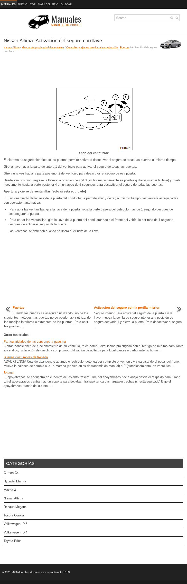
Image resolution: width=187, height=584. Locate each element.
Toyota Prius (12, 541)
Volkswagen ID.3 (15, 524)
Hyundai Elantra (15, 481)
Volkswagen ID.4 (15, 532)
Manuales (8, 4)
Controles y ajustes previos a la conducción (92, 47)
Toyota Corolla (14, 515)
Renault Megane (15, 507)
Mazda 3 (10, 490)
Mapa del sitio (48, 4)
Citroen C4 (11, 473)
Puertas (124, 47)
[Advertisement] (86, 70)
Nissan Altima (11, 47)
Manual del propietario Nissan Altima (43, 47)
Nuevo (23, 4)
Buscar (66, 4)
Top (33, 4)
